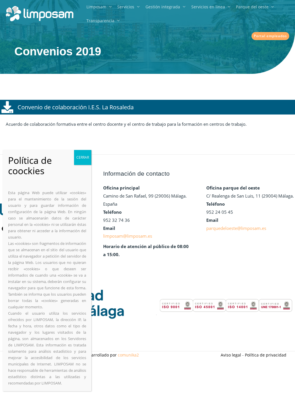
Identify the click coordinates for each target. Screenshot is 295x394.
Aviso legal (231, 355)
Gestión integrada (162, 7)
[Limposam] (39, 13)
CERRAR (82, 157)
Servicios (125, 7)
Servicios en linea (208, 7)
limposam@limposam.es (127, 236)
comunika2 (128, 355)
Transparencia (100, 20)
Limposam (96, 7)
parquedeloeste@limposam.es (236, 228)
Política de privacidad (265, 355)
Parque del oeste (252, 7)
